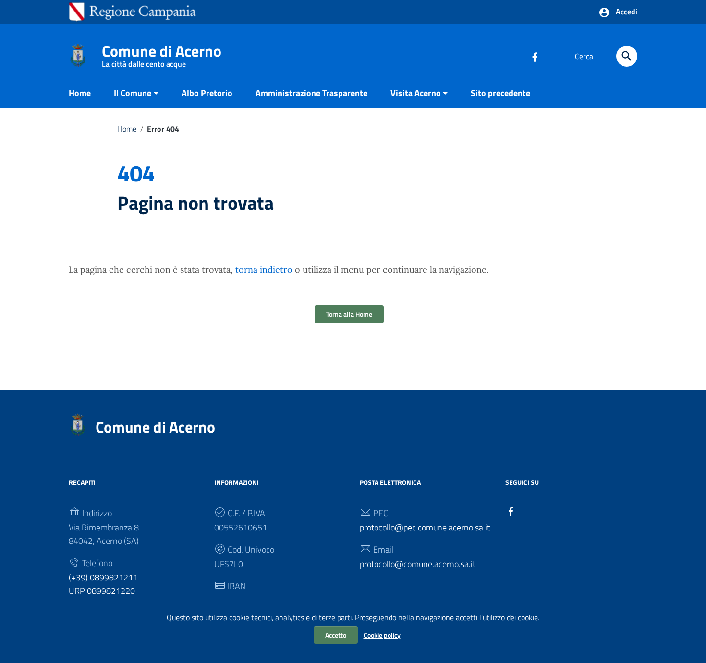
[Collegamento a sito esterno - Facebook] (534, 56)
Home (80, 92)
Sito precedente (500, 92)
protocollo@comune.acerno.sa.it (417, 563)
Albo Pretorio (207, 92)
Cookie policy (382, 635)
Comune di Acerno (161, 53)
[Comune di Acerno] (78, 54)
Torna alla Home (349, 314)
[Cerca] (626, 56)
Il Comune (132, 92)
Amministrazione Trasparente (311, 92)
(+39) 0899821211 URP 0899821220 (103, 584)
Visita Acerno (415, 92)
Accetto (335, 635)
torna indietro (263, 269)
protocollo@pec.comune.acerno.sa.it (425, 527)
